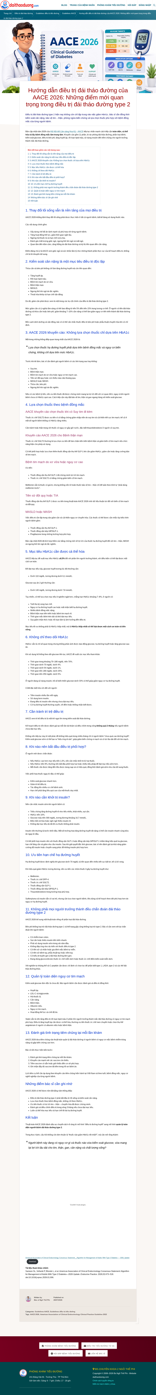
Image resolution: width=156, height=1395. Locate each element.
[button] (154, 5)
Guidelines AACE (42, 1312)
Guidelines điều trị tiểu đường (62, 1312)
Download (32, 1261)
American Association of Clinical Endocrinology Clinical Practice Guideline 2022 (73, 1314)
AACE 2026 (34, 1314)
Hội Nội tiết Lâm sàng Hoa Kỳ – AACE (66, 131)
